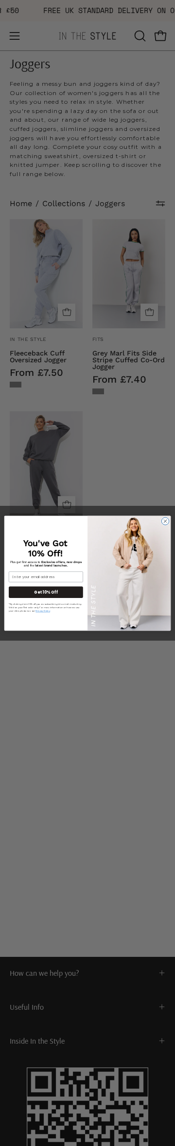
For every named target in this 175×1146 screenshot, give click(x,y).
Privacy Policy (42, 610)
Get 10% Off (45, 592)
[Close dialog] (165, 520)
